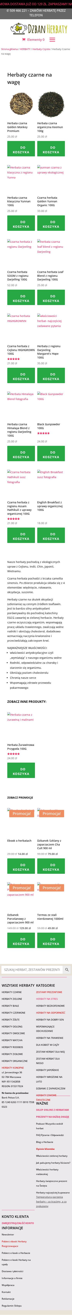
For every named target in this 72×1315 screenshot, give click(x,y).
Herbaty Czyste (41, 49)
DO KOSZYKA (21, 150)
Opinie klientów (45, 1149)
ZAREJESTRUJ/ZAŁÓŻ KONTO (18, 1223)
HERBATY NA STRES (47, 999)
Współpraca (8, 1285)
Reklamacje (8, 1298)
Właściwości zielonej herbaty (51, 1155)
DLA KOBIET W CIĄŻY (47, 1044)
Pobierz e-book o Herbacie (16, 1253)
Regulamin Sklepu (12, 1305)
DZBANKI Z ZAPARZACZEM (50, 1088)
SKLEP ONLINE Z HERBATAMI (52, 1110)
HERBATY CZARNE (12, 992)
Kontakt (6, 1292)
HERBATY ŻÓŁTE (11, 1019)
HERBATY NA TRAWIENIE (49, 1038)
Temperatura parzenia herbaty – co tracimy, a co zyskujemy (51, 1201)
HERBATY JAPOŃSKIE (47, 1070)
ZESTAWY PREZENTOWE (49, 992)
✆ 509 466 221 (17, 10)
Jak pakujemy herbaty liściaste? (53, 1162)
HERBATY (25, 49)
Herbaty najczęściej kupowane (53, 1192)
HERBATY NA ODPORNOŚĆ (50, 1012)
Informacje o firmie (12, 1278)
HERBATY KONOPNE (13, 1067)
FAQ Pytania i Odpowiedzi (50, 1135)
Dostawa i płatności (12, 1271)
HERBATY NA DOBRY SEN (50, 1019)
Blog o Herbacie (44, 1142)
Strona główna (9, 49)
